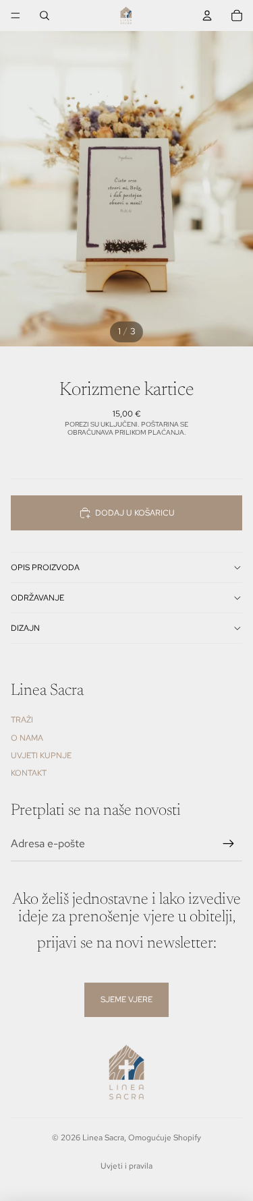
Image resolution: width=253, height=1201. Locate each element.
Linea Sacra (103, 1137)
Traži (22, 719)
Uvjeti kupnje (41, 755)
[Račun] (207, 15)
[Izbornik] (15, 15)
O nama (27, 738)
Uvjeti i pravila (126, 1166)
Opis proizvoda (45, 567)
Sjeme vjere (126, 999)
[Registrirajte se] (228, 843)
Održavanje (37, 597)
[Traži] (44, 15)
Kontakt (29, 773)
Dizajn (25, 628)
